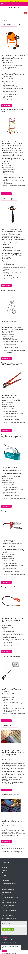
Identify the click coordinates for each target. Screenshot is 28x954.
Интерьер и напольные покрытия (10, 897)
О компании (5, 873)
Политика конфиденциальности (9, 883)
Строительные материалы (8, 900)
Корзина (4, 953)
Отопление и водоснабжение (9, 894)
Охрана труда (5, 880)
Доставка (4, 870)
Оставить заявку (6, 105)
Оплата (4, 875)
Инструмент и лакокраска (8, 889)
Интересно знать (6, 865)
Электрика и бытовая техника (9, 902)
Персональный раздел (6, 945)
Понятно (4, 951)
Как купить (4, 867)
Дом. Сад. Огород (6, 892)
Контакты (4, 878)
